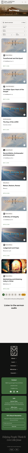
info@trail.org (14, 388)
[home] (7, 2)
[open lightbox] (14, 45)
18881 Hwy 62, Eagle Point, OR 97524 (14, 383)
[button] (25, 2)
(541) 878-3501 (14, 385)
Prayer (11, 449)
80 (19, 294)
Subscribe (14, 426)
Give (17, 449)
